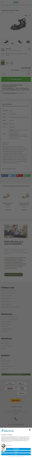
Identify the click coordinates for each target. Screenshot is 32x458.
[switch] (3, 450)
